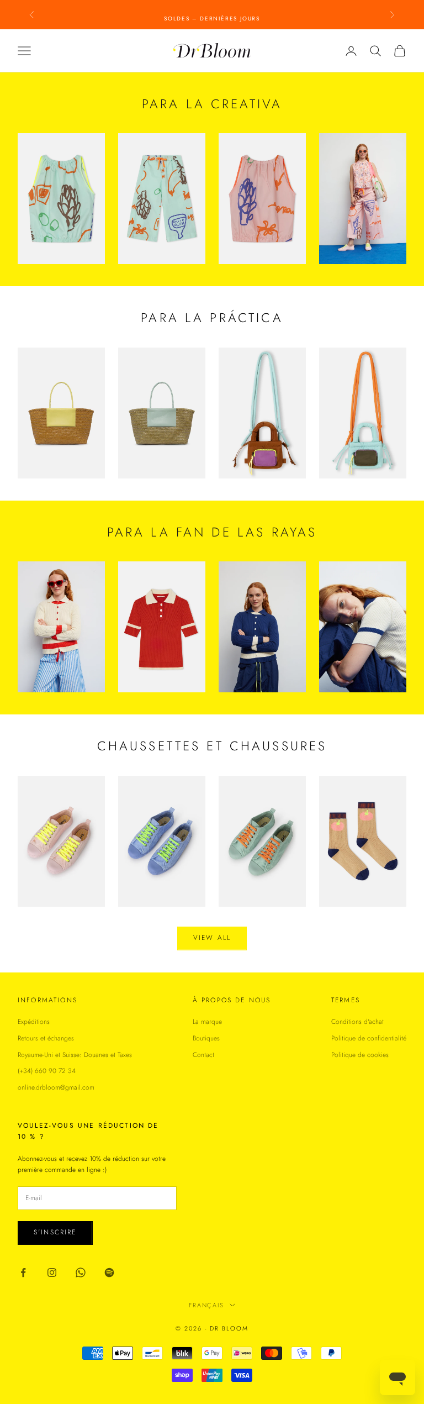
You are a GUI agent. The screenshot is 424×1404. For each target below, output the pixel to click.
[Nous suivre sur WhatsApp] (80, 1272)
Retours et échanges (46, 1038)
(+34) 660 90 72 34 (47, 1071)
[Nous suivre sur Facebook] (23, 1272)
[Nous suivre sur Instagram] (51, 1272)
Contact (203, 1055)
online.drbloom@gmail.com (56, 1087)
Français (207, 1305)
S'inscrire (55, 1232)
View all (212, 938)
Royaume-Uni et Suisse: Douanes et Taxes (75, 1055)
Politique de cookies (360, 1055)
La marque (207, 1022)
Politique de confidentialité (368, 1038)
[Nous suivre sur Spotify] (109, 1272)
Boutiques (206, 1038)
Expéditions (34, 1022)
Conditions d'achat (357, 1022)
